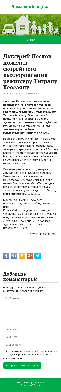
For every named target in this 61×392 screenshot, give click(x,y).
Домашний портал (30, 6)
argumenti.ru (50, 234)
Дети (18, 93)
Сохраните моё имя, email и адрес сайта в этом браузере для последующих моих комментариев (30, 354)
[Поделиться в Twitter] (37, 256)
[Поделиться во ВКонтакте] (14, 256)
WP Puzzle (35, 385)
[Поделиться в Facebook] (6, 256)
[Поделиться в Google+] (30, 256)
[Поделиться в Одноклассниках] (22, 256)
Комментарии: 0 (31, 93)
